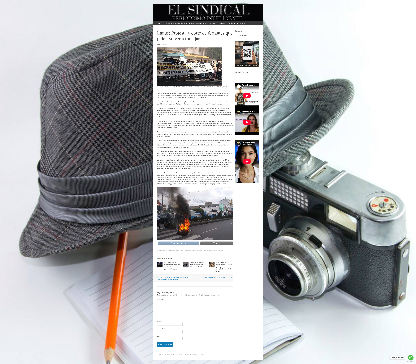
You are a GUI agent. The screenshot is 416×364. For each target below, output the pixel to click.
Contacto (243, 23)
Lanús (194, 250)
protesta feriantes (217, 250)
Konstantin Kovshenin (198, 354)
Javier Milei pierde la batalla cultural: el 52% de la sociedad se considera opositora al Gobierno (172, 265)
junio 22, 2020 (166, 44)
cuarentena (187, 250)
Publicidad (222, 23)
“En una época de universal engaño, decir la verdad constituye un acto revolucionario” (189, 23)
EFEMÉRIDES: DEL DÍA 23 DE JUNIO (218, 277)
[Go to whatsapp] (411, 357)
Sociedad (170, 250)
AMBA (182, 250)
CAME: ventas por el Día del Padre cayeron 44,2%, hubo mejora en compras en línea (174, 278)
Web (158, 336)
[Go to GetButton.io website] (410, 361)
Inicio (158, 23)
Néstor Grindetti (207, 250)
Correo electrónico (163, 329)
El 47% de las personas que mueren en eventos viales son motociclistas (197, 264)
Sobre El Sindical (232, 23)
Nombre (160, 321)
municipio (199, 250)
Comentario (161, 299)
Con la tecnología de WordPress (167, 354)
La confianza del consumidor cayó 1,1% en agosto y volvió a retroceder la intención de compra (224, 266)
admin (159, 44)
